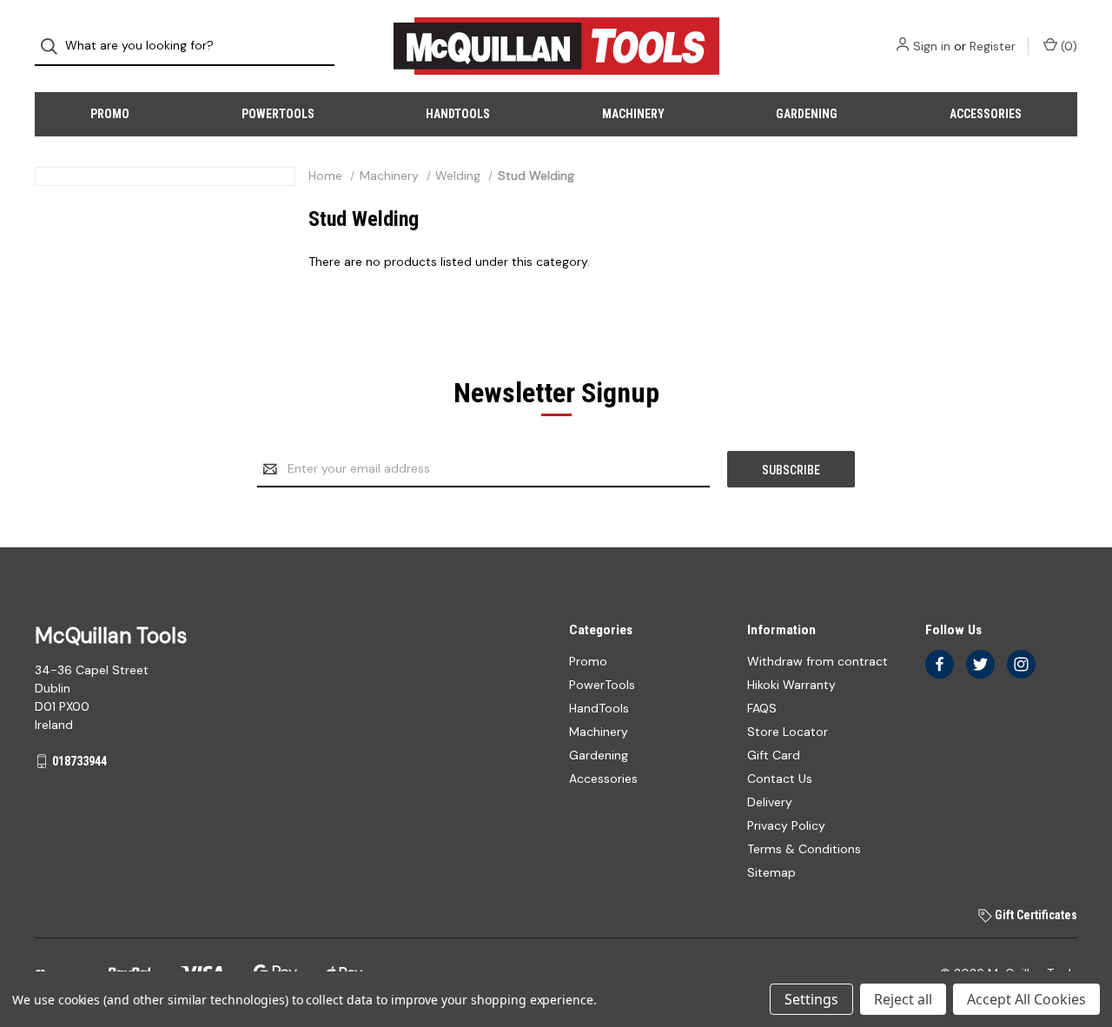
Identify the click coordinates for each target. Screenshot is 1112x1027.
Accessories (986, 114)
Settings (811, 999)
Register (993, 46)
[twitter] (980, 664)
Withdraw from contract (817, 661)
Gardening (806, 114)
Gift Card (773, 755)
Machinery (633, 114)
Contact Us (779, 778)
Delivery (769, 802)
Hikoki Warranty (791, 684)
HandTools (458, 114)
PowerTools (278, 114)
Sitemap (771, 872)
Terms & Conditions (804, 849)
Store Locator (787, 731)
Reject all (903, 999)
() (1067, 46)
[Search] (54, 46)
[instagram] (1021, 664)
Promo (109, 114)
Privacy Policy (786, 825)
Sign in (931, 46)
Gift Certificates (1034, 915)
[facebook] (939, 664)
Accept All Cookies (1026, 999)
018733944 (79, 761)
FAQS (762, 708)
